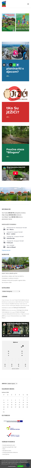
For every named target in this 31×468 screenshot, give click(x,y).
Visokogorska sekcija (22, 310)
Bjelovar (24, 300)
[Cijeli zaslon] (27, 335)
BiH (28, 305)
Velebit (24, 316)
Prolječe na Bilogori (20, 312)
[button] (19, 199)
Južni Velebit (26, 313)
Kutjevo (20, 315)
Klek (19, 301)
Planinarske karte (23, 305)
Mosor (19, 313)
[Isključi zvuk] (25, 335)
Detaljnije (19, 463)
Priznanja (26, 302)
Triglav (22, 313)
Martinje (22, 301)
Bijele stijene (23, 303)
